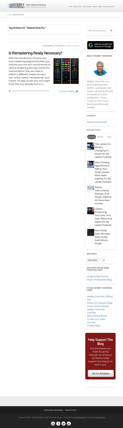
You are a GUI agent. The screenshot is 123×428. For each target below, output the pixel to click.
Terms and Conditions (53, 410)
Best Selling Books (97, 316)
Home (70, 6)
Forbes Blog (93, 325)
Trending (91, 137)
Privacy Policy (71, 410)
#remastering (43, 91)
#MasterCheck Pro (24, 91)
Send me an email (97, 122)
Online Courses (86, 6)
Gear (109, 137)
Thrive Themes (79, 417)
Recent (100, 137)
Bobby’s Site (77, 6)
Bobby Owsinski (72, 46)
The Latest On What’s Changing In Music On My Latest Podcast (103, 150)
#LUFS (14, 91)
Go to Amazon (101, 373)
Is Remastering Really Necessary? (35, 53)
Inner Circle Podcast (108, 6)
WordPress (100, 417)
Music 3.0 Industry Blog (99, 303)
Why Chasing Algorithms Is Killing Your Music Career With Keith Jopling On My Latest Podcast (103, 172)
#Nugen (35, 91)
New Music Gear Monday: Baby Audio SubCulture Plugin (102, 237)
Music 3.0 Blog (97, 6)
